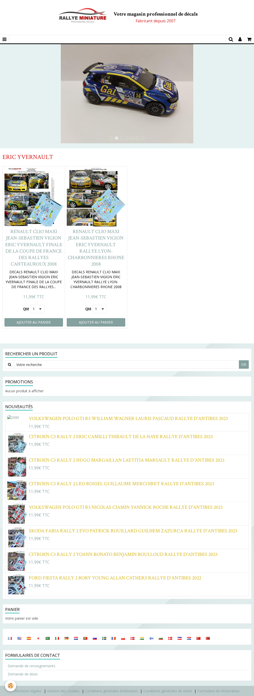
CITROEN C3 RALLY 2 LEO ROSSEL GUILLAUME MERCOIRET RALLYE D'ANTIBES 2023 (121, 483)
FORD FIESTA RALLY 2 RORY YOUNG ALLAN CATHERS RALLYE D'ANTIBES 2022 (115, 578)
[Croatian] (189, 638)
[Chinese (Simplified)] (198, 638)
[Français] (10, 638)
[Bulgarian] (160, 638)
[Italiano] (57, 638)
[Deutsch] (66, 638)
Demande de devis (23, 674)
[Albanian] (208, 638)
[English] (19, 638)
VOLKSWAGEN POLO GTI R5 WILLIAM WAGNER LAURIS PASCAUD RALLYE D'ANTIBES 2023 (128, 418)
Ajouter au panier (34, 322)
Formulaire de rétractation (218, 691)
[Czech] (179, 638)
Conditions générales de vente (167, 691)
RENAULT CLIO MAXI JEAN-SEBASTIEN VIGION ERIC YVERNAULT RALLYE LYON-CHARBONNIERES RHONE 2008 (96, 247)
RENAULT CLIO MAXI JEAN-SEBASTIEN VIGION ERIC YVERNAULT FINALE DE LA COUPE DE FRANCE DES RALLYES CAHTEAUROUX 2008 (33, 247)
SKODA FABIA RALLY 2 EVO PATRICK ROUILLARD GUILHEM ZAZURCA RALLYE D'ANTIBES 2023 (133, 530)
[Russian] (94, 638)
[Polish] (123, 638)
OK (243, 364)
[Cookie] (10, 685)
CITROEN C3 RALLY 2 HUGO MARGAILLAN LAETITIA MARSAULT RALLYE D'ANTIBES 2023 (126, 460)
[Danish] (170, 638)
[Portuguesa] (85, 638)
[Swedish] (104, 638)
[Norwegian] (132, 638)
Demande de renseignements (31, 666)
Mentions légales (28, 691)
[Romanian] (113, 638)
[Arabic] (47, 638)
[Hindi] (142, 638)
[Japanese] (38, 638)
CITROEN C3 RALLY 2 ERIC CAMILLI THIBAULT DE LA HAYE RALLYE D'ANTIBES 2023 (121, 436)
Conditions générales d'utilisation (111, 691)
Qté (26, 308)
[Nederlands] (76, 638)
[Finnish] (151, 638)
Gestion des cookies (63, 691)
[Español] (28, 638)
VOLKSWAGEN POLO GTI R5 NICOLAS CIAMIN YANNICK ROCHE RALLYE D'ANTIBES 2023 (126, 507)
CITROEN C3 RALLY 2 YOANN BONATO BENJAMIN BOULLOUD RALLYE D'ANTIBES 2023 (123, 554)
